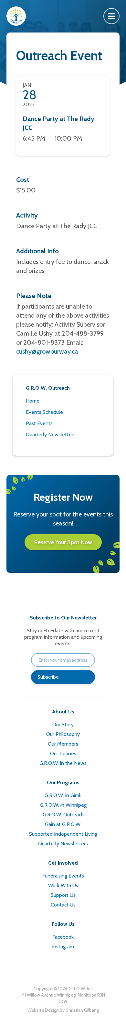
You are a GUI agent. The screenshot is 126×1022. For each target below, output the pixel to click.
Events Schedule (44, 412)
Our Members (63, 744)
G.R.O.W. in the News (63, 763)
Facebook (63, 937)
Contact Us (63, 905)
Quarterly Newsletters (51, 435)
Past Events (39, 423)
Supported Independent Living (63, 834)
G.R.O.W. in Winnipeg (63, 805)
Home (32, 401)
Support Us (63, 895)
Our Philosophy (63, 734)
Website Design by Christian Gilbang (63, 1010)
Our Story (63, 724)
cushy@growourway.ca (47, 351)
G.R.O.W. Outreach (63, 815)
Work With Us (63, 885)
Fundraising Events (63, 876)
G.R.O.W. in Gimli (63, 795)
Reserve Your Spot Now (63, 542)
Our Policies (63, 753)
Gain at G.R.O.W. (63, 824)
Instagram (63, 946)
